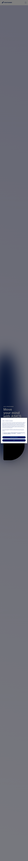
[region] (14, 430)
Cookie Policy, (9, 433)
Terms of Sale (19, 433)
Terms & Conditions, (13, 433)
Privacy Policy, (5, 433)
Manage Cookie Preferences (14, 437)
